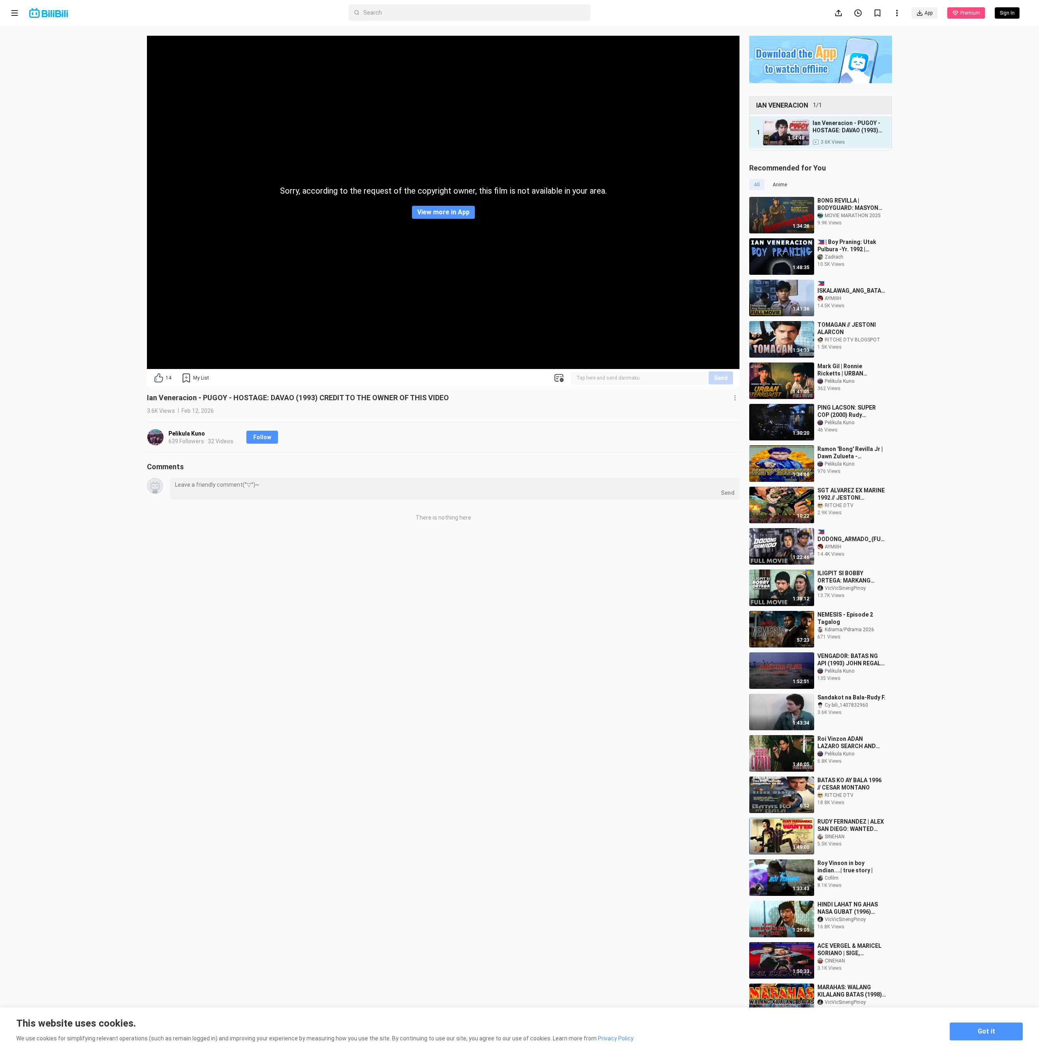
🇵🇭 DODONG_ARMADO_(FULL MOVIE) (850, 536)
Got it (986, 1031)
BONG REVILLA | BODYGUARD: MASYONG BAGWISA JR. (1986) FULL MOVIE (849, 204)
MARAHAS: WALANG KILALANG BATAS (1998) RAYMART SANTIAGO (849, 991)
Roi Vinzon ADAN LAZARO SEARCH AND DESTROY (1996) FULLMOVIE (846, 743)
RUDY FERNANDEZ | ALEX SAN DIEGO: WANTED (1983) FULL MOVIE (850, 825)
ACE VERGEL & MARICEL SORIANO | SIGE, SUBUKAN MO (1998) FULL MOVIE (849, 950)
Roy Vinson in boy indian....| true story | (845, 867)
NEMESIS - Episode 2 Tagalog (845, 618)
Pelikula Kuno (186, 433)
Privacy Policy (616, 1038)
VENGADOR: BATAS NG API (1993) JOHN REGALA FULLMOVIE (850, 660)
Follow (262, 437)
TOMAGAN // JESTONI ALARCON (846, 328)
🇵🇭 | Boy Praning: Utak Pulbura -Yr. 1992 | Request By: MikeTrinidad (846, 246)
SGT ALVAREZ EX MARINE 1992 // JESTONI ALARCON (851, 494)
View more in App (443, 212)
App (929, 13)
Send (721, 378)
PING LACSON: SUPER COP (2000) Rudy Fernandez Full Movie (846, 411)
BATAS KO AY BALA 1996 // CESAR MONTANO (849, 784)
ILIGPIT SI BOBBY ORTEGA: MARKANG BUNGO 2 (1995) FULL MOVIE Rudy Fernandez (848, 577)
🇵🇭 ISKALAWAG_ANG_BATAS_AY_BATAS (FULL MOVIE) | (851, 287)
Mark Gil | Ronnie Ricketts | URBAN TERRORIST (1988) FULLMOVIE (842, 370)
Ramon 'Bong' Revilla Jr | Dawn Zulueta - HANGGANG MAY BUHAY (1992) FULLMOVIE (850, 453)
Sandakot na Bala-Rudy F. (851, 697)
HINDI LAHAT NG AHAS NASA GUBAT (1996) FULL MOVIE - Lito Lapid (849, 908)
